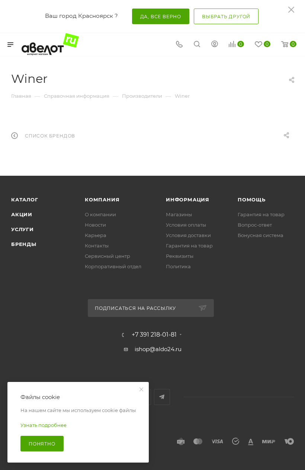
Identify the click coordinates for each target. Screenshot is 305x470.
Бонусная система (260, 235)
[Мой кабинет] (214, 44)
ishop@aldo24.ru (158, 349)
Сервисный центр (107, 256)
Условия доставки (188, 235)
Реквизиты (179, 256)
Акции (21, 214)
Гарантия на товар (189, 246)
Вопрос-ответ (255, 225)
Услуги (22, 229)
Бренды (23, 244)
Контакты (97, 246)
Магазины (179, 214)
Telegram (162, 397)
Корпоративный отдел (113, 266)
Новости (95, 225)
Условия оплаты (186, 225)
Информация (187, 199)
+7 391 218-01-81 (154, 335)
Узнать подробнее (43, 425)
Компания (102, 199)
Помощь (252, 199)
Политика (178, 266)
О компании (100, 214)
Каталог (24, 199)
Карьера (95, 235)
